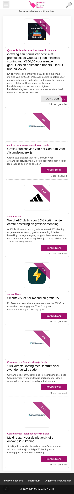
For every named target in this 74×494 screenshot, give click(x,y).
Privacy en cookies (13, 480)
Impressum (34, 480)
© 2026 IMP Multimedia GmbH (37, 489)
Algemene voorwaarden (58, 480)
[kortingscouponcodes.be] (37, 5)
